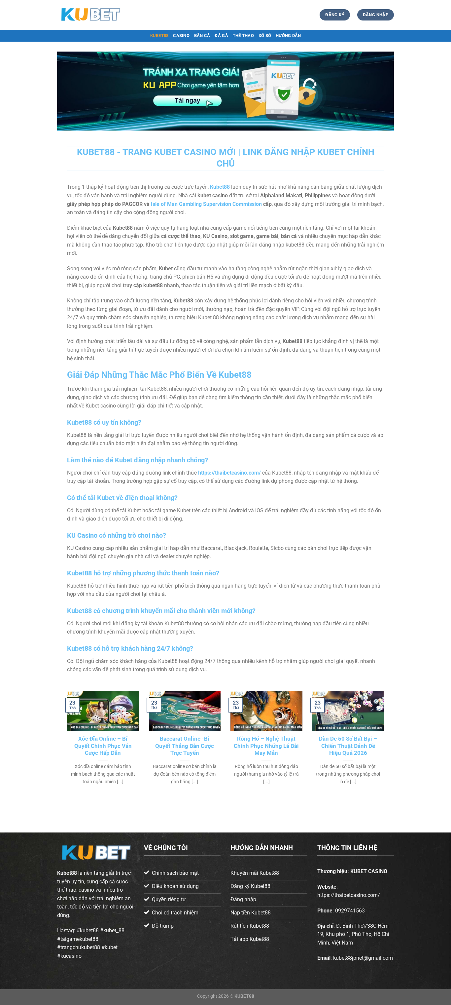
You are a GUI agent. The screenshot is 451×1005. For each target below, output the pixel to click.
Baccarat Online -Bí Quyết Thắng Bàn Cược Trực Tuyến (184, 746)
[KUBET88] (90, 15)
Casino (181, 35)
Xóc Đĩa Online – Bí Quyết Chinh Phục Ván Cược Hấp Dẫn (103, 746)
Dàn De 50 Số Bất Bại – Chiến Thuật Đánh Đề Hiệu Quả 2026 (348, 746)
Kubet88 (67, 873)
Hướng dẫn (288, 35)
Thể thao (243, 35)
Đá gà (221, 35)
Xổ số (265, 35)
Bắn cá (202, 35)
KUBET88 (159, 35)
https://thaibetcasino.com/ (229, 473)
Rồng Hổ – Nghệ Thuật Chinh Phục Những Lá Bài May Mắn (266, 746)
